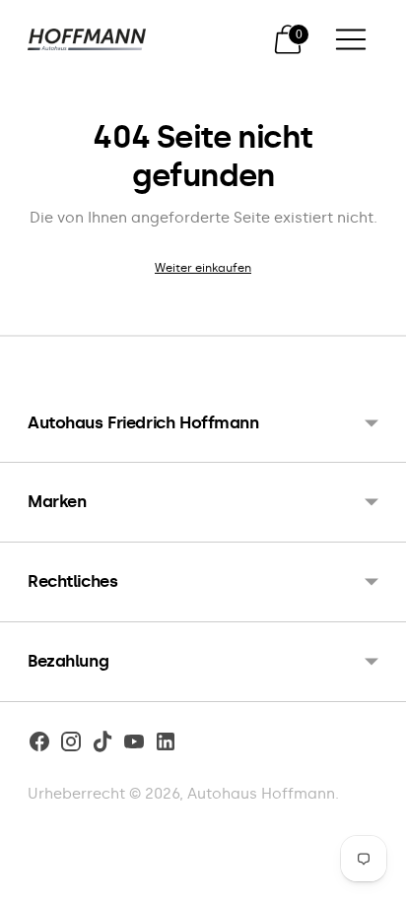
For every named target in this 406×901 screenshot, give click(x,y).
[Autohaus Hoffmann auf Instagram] (71, 745)
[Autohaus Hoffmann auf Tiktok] (102, 745)
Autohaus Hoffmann (261, 794)
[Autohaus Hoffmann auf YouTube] (134, 745)
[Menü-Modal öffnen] (350, 39)
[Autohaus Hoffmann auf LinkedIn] (165, 745)
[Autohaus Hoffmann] (87, 40)
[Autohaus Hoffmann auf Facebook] (39, 745)
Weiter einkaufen (203, 268)
